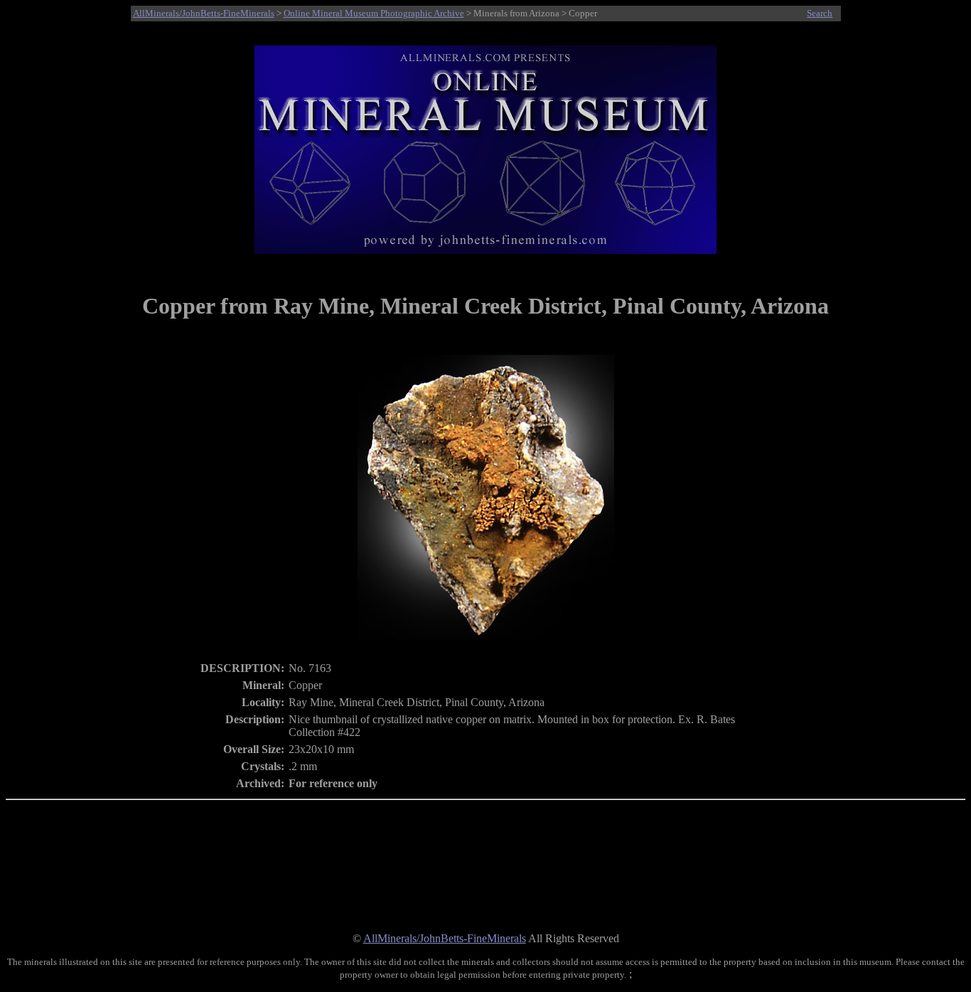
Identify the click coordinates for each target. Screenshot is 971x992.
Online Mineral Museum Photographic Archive (374, 13)
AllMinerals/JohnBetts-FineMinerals (203, 13)
